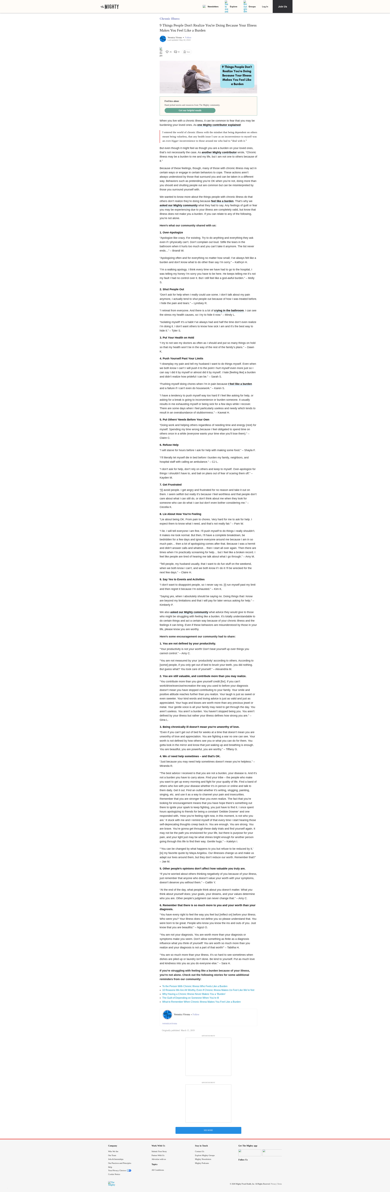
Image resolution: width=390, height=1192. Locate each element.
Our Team (112, 1155)
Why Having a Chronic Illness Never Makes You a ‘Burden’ (194, 994)
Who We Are (113, 1151)
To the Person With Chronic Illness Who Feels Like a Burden (194, 986)
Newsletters (213, 6)
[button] (188, 37)
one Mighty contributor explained (219, 124)
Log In (265, 6)
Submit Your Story (159, 1151)
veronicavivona (169, 1023)
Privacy (273, 1184)
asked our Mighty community (179, 205)
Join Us (282, 6)
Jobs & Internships (115, 1159)
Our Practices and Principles (119, 1163)
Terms (279, 1184)
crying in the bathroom (229, 310)
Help (110, 1167)
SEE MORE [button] (208, 1130)
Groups (252, 6)
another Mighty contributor (219, 152)
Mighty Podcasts (202, 1163)
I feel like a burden (240, 383)
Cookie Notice (114, 1174)
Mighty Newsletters (203, 1159)
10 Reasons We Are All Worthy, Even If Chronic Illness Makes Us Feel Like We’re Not (208, 990)
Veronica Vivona (175, 37)
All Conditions (158, 1170)
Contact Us (199, 1151)
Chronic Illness (170, 18)
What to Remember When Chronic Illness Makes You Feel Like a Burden (201, 1001)
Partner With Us (158, 1155)
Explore (233, 6)
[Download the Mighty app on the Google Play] (273, 1152)
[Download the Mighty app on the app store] (249, 1152)
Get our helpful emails (190, 110)
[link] (110, 6)
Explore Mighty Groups (205, 1155)
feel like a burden (222, 201)
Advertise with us (159, 1159)
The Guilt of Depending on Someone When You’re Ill (190, 998)
